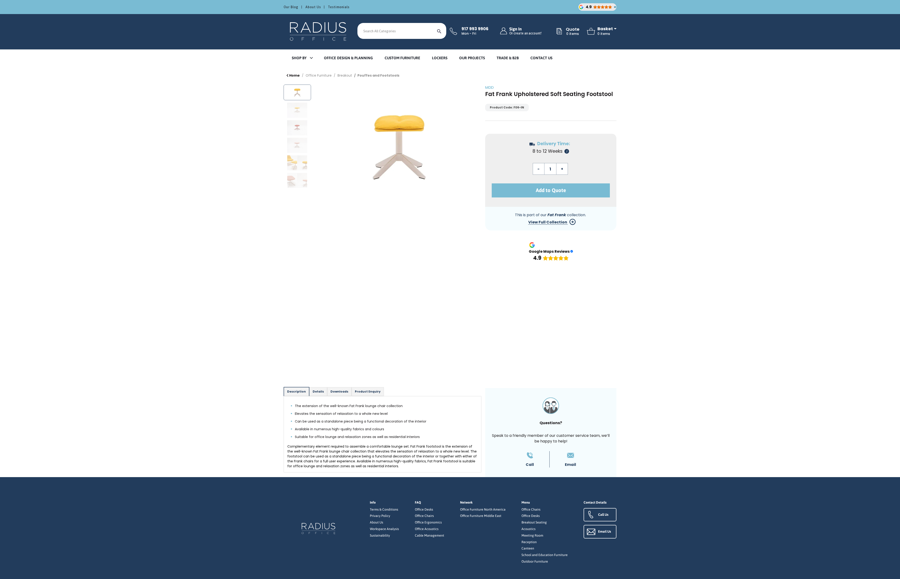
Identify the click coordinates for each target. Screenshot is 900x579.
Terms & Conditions (384, 509)
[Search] (439, 31)
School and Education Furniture (544, 555)
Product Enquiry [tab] (368, 391)
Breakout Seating (534, 522)
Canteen (527, 548)
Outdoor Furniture (534, 561)
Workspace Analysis (384, 529)
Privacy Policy (380, 516)
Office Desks (424, 509)
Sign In (525, 31)
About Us (313, 7)
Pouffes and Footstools (378, 75)
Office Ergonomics (428, 522)
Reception (529, 542)
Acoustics (528, 529)
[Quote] (559, 31)
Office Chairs (424, 516)
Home (294, 75)
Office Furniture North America (483, 509)
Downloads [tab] (339, 391)
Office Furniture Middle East (480, 516)
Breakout (345, 75)
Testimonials (338, 7)
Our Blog (291, 7)
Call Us (603, 514)
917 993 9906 (474, 28)
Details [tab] (318, 391)
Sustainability (380, 535)
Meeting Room (532, 535)
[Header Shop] (319, 31)
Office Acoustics (427, 529)
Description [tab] (296, 391)
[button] (302, 58)
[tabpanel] (382, 434)
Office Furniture (319, 75)
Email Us (604, 531)
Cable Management (429, 535)
